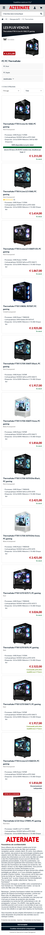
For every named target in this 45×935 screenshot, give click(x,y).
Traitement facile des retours (23, 2)
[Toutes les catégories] (4, 7)
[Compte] (34, 7)
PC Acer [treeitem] (6, 66)
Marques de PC (15, 19)
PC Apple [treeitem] (6, 72)
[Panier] (41, 7)
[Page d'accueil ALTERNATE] (19, 7)
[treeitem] (22, 79)
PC (7, 19)
